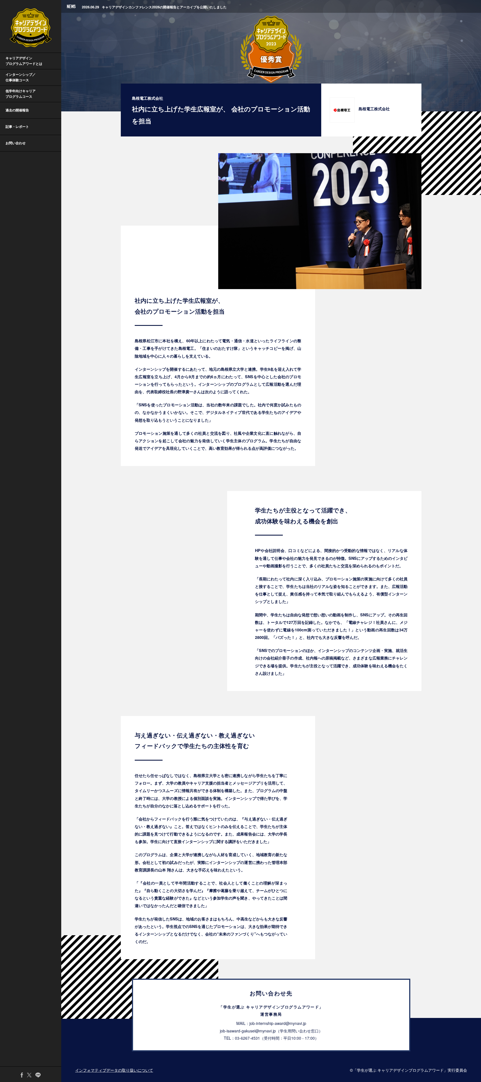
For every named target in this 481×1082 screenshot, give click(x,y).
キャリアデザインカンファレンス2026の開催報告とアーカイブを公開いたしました (154, 6)
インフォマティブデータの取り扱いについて (114, 1070)
